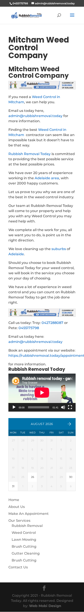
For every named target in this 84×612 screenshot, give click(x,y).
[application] (42, 393)
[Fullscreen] (70, 407)
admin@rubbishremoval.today (35, 116)
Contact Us (18, 567)
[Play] (14, 407)
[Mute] (63, 407)
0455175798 (29, 328)
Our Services (19, 520)
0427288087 (52, 323)
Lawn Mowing (24, 539)
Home (13, 500)
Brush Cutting (24, 546)
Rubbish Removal (27, 526)
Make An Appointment (28, 514)
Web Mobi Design (45, 606)
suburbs (58, 249)
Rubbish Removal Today (29, 154)
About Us (16, 507)
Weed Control (24, 533)
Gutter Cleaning (26, 553)
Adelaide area (47, 178)
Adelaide (16, 254)
